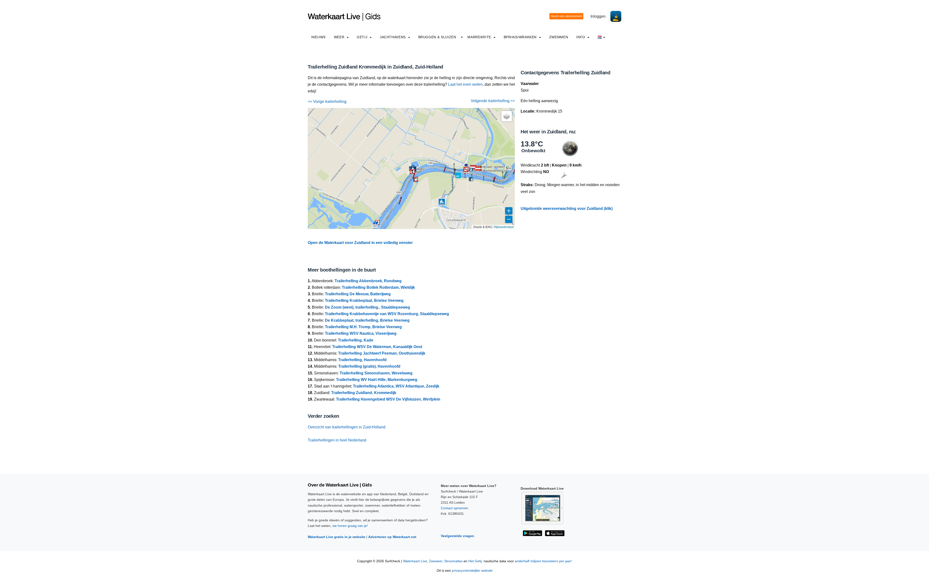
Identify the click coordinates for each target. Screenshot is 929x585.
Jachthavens (393, 37)
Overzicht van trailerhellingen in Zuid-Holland (346, 427)
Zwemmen (558, 37)
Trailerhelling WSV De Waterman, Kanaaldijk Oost (377, 347)
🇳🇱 (600, 37)
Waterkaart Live (415, 561)
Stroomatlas (453, 561)
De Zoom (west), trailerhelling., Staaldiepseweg (367, 307)
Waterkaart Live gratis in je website (336, 537)
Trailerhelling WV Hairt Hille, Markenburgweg (376, 380)
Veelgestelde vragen (457, 536)
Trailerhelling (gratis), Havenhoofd (369, 366)
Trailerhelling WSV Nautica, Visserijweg (361, 333)
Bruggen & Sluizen (437, 37)
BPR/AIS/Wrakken (521, 37)
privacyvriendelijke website (472, 570)
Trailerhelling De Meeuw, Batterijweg (358, 294)
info (581, 37)
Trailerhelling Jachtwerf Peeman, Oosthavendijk (381, 353)
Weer (339, 37)
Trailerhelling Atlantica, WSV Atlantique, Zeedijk (396, 386)
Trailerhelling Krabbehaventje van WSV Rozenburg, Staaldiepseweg (387, 314)
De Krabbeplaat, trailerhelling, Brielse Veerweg (367, 320)
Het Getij (475, 561)
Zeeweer (435, 561)
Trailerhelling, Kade (355, 340)
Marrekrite (479, 37)
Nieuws (318, 37)
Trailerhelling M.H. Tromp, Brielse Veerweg (363, 327)
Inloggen (598, 16)
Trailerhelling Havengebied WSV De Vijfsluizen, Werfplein (388, 399)
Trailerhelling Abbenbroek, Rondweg (368, 281)
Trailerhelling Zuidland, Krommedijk (363, 393)
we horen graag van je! (350, 526)
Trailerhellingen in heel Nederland (337, 440)
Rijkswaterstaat (504, 227)
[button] (493, 182)
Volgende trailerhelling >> (493, 101)
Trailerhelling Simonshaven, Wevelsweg (376, 373)
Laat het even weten (465, 84)
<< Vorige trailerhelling (327, 101)
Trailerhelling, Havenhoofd (362, 360)
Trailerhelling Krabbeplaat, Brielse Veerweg (364, 300)
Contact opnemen (454, 508)
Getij (362, 37)
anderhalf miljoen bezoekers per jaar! (543, 561)
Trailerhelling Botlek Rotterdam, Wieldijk (378, 287)
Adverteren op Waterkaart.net (392, 537)
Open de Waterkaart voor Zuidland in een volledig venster (360, 243)
